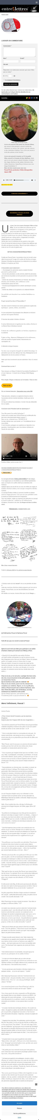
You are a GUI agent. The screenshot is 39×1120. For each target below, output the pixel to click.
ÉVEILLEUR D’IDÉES (20, 479)
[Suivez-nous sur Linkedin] (32, 98)
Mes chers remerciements (9, 565)
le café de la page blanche (24, 570)
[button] (36, 1084)
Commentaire (7, 46)
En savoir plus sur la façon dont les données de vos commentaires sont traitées (17, 92)
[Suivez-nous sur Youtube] (29, 98)
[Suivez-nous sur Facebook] (37, 98)
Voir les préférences (19, 1113)
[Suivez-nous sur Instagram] (34, 98)
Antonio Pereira (5, 711)
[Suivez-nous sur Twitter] (27, 98)
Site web (5, 64)
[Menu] (36, 2)
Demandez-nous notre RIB (24, 391)
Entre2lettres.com (26, 589)
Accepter (19, 1103)
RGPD (19, 1117)
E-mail (22, 58)
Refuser (19, 1108)
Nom (5, 58)
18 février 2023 (11, 570)
